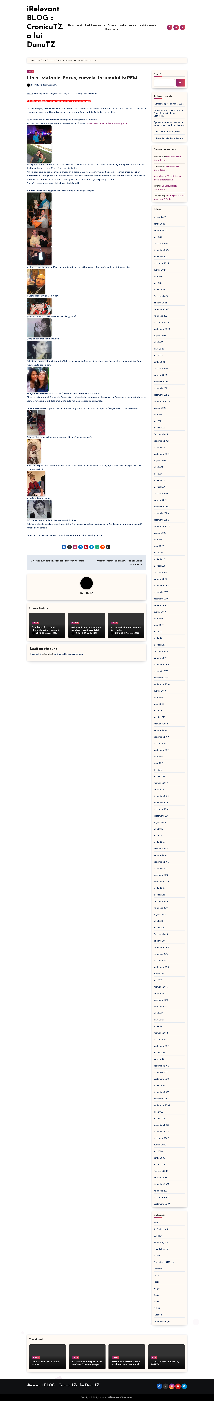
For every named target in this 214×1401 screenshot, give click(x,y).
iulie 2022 (158, 414)
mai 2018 (158, 710)
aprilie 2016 (159, 842)
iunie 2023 (159, 349)
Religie (157, 1288)
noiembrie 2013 (161, 954)
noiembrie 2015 (161, 868)
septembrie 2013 (161, 967)
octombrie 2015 (161, 875)
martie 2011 (159, 1052)
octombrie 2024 (161, 263)
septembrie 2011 (161, 1046)
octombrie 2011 (161, 1039)
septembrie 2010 (162, 1079)
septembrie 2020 (162, 526)
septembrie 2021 (162, 454)
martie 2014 (159, 928)
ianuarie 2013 (160, 993)
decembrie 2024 (161, 250)
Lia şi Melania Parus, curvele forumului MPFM (82, 78)
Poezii (156, 1282)
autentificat (47, 654)
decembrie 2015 (161, 862)
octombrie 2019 (161, 599)
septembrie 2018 (162, 684)
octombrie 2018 (161, 678)
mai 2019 (158, 631)
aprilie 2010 (159, 1085)
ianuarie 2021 (160, 500)
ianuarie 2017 (160, 789)
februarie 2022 (161, 434)
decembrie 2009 (161, 1092)
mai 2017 (158, 770)
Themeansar (127, 1397)
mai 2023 (158, 355)
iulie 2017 (158, 756)
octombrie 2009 (161, 1099)
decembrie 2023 (161, 309)
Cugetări (158, 1236)
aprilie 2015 (159, 888)
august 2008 (160, 1145)
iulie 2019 (158, 618)
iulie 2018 (158, 697)
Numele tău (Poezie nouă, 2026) (169, 104)
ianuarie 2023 (160, 375)
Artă (156, 1223)
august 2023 (160, 335)
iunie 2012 (159, 1020)
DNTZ (36, 85)
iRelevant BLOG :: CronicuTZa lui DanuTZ (45, 27)
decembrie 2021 (161, 441)
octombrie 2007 (161, 1197)
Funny (157, 1255)
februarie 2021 (161, 493)
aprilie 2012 (159, 1026)
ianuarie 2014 (160, 941)
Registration (112, 29)
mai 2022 (158, 421)
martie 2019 (159, 645)
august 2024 (160, 270)
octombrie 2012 (161, 1000)
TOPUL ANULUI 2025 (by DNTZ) (168, 132)
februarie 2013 (161, 987)
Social (156, 1295)
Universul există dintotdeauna (168, 138)
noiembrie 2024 (161, 257)
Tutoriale (158, 1315)
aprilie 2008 (159, 1158)
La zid (30, 72)
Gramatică (159, 1269)
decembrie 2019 (161, 585)
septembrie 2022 (162, 401)
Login (80, 25)
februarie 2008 (161, 1171)
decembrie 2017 (161, 737)
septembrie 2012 (162, 1006)
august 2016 (160, 822)
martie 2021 (159, 487)
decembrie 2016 (161, 796)
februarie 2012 (161, 1033)
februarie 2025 (161, 243)
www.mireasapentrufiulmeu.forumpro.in (107, 123)
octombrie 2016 (161, 809)
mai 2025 (158, 237)
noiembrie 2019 (161, 592)
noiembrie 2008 (161, 1131)
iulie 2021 (158, 467)
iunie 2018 (159, 704)
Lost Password (93, 25)
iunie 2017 (158, 763)
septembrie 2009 (162, 1105)
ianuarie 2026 (160, 230)
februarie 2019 (161, 651)
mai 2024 (158, 283)
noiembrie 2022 (161, 388)
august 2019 (160, 612)
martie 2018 (159, 717)
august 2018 (160, 691)
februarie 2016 (161, 849)
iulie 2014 (158, 921)
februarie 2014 (161, 934)
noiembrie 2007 (161, 1191)
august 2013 (160, 974)
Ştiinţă (157, 1308)
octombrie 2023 (161, 322)
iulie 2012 (158, 1013)
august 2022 (160, 408)
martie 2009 (159, 1118)
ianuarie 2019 (160, 658)
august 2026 (160, 217)
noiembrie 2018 (161, 671)
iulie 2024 (158, 276)
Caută (157, 74)
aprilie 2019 (159, 638)
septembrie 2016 (162, 816)
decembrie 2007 (161, 1184)
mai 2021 (158, 474)
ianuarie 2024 (160, 303)
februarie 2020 (161, 572)
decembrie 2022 (161, 382)
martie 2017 (159, 776)
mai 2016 (158, 835)
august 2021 (160, 460)
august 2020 (160, 533)
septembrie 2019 (162, 605)
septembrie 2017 (161, 750)
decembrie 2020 (161, 507)
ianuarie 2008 (160, 1177)
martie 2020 (159, 566)
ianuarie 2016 (160, 855)
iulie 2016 (158, 829)
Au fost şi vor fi (161, 1229)
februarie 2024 (161, 296)
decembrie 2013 (161, 947)
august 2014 (160, 914)
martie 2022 (159, 428)
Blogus (114, 1397)
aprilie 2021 (159, 480)
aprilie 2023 (159, 362)
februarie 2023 (161, 368)
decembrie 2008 (161, 1125)
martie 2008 (159, 1164)
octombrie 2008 (161, 1138)
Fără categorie (161, 1242)
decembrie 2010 (161, 1066)
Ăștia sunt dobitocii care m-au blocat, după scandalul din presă (86, 630)
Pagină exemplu (128, 25)
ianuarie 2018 (160, 730)
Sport (156, 1301)
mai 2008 (158, 1151)
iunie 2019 (159, 625)
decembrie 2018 (161, 664)
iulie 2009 (158, 1112)
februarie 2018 (161, 724)
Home (71, 25)
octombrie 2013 (161, 960)
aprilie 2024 (159, 289)
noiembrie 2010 (161, 1072)
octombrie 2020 (161, 520)
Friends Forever (161, 1249)
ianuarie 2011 (160, 1059)
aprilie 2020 (159, 559)
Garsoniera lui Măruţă (164, 1262)
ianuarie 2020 (160, 579)
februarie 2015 (161, 901)
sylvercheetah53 (161, 176)
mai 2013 (158, 980)
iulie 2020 (158, 539)
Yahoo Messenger (162, 1321)
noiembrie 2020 (161, 513)
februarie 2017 (161, 783)
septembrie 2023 (162, 329)
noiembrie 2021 (161, 447)
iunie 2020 (159, 546)
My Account (110, 25)
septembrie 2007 (162, 1204)
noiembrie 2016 (161, 803)
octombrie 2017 (161, 743)
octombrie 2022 (161, 395)
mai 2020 (158, 553)
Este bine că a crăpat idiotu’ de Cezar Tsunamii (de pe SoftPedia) (45, 630)
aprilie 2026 (159, 224)
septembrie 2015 (161, 881)
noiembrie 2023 (161, 316)
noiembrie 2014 (161, 908)
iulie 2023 (158, 342)
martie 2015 (159, 895)
